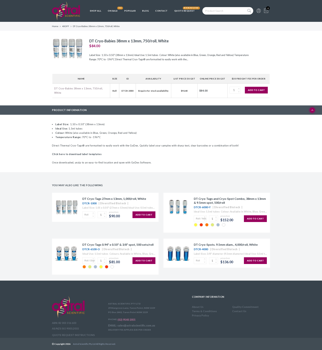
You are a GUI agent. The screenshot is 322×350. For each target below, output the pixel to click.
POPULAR (130, 10)
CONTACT (161, 10)
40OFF (65, 26)
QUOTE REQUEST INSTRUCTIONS (73, 335)
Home (55, 26)
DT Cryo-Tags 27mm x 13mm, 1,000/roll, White (114, 198)
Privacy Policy (200, 315)
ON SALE (113, 10)
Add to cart (256, 90)
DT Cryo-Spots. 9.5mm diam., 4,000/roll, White (226, 244)
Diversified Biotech (113, 203)
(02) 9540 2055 (126, 319)
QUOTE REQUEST (184, 10)
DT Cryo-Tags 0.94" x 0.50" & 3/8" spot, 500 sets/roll (118, 244)
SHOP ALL (95, 10)
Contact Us (239, 311)
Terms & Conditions (204, 311)
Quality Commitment (245, 306)
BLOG (145, 10)
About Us (197, 306)
